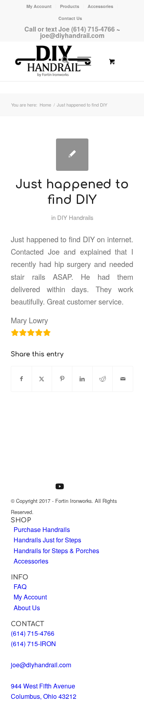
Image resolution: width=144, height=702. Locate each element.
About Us (27, 607)
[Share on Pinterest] (62, 378)
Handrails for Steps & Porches (56, 550)
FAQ (20, 586)
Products (69, 6)
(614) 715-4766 (32, 633)
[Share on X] (42, 378)
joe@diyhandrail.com (72, 35)
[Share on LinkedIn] (82, 378)
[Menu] (80, 61)
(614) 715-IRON (33, 643)
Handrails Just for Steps (47, 539)
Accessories (100, 6)
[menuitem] (39, 6)
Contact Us (70, 18)
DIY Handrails (75, 217)
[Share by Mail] (123, 378)
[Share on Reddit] (103, 378)
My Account (39, 6)
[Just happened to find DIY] (72, 154)
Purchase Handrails (42, 529)
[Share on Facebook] (21, 378)
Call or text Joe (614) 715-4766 (69, 29)
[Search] (61, 61)
